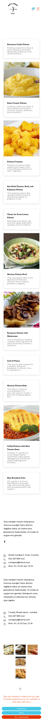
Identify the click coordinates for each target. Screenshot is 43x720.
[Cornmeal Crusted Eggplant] (21, 662)
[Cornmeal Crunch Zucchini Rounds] (9, 674)
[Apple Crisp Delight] (21, 650)
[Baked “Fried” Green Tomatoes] (21, 674)
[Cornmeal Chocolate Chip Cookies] (32, 650)
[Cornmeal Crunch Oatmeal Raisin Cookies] (9, 662)
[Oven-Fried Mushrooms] (32, 662)
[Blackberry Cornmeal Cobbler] (9, 650)
